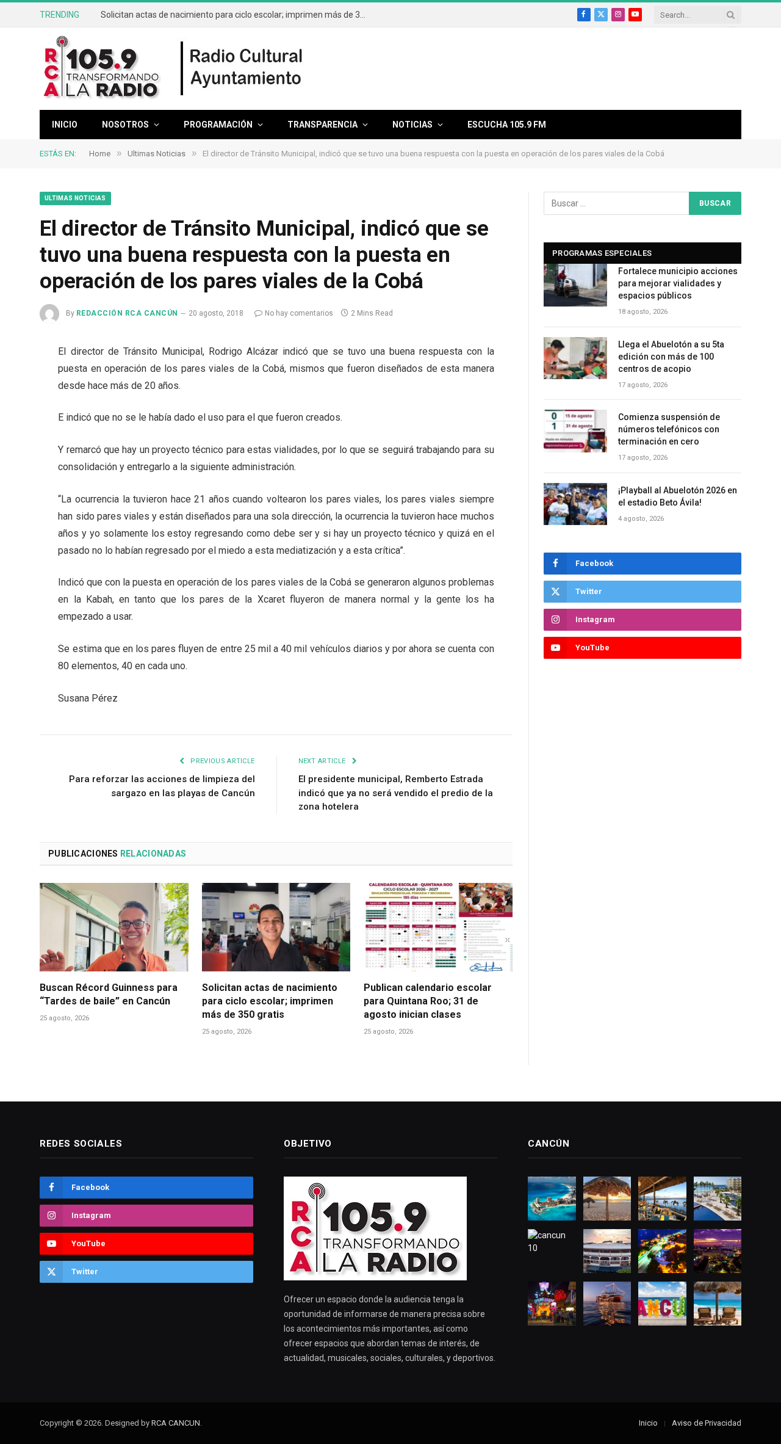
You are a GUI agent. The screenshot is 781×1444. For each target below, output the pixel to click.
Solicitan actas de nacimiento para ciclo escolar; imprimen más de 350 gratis (238, 15)
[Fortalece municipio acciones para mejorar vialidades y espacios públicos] (575, 285)
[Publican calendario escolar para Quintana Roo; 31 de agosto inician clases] (438, 927)
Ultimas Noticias (75, 198)
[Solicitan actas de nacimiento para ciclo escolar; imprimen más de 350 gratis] (276, 927)
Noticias (412, 124)
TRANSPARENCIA (322, 124)
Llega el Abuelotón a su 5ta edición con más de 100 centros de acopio (671, 356)
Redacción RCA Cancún (127, 313)
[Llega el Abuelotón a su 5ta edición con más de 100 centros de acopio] (575, 358)
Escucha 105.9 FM (506, 124)
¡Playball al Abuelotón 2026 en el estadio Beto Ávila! (677, 496)
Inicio (64, 124)
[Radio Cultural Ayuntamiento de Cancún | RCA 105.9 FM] (242, 69)
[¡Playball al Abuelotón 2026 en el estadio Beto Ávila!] (575, 504)
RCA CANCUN (175, 1423)
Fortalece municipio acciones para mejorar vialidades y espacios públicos (678, 283)
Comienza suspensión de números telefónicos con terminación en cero (669, 429)
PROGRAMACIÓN (218, 124)
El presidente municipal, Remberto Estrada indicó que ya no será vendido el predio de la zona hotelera (395, 793)
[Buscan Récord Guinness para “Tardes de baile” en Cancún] (114, 927)
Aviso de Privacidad (706, 1423)
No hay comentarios (299, 313)
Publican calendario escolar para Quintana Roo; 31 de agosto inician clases (428, 1001)
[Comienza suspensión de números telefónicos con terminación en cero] (575, 431)
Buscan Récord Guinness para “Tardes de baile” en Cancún (109, 994)
